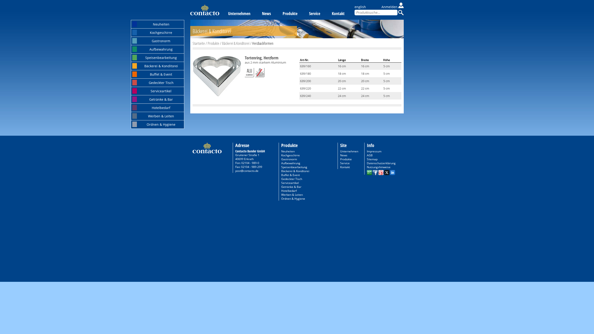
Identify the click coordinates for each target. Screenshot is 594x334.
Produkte (290, 13)
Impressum (374, 151)
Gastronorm (161, 41)
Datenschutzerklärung (381, 163)
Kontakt (338, 13)
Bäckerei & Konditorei (161, 66)
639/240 (305, 96)
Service (314, 13)
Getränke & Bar (161, 99)
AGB (370, 155)
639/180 (305, 73)
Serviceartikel (161, 91)
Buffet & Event (161, 74)
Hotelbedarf (161, 108)
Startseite (199, 43)
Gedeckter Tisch (161, 82)
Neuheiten (161, 24)
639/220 (305, 88)
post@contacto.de (246, 171)
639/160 (305, 66)
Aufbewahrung (161, 49)
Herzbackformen (262, 43)
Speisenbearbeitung (161, 57)
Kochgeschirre (161, 32)
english (360, 7)
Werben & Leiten (161, 116)
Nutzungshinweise (379, 167)
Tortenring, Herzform (261, 58)
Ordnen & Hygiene (161, 124)
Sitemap (372, 159)
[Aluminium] (249, 72)
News (266, 13)
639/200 (305, 81)
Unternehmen (239, 13)
